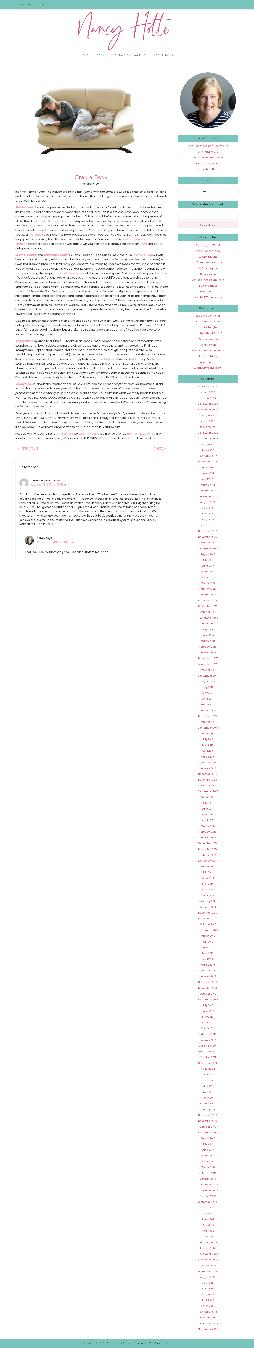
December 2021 (208, 461)
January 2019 (208, 594)
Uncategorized (208, 291)
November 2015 (208, 779)
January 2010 (208, 1179)
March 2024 (208, 392)
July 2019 (207, 560)
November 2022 (208, 438)
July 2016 (207, 739)
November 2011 (208, 1051)
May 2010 (207, 1155)
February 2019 (207, 589)
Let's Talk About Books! (208, 262)
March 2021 (208, 485)
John (143, 244)
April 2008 (208, 1300)
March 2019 (208, 583)
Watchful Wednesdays (208, 297)
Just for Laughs (208, 256)
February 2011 (208, 1103)
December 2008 (208, 1254)
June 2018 (208, 635)
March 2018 (208, 641)
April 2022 (208, 450)
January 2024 (207, 398)
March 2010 (208, 1167)
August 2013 (208, 936)
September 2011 (208, 1063)
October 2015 (208, 785)
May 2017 (207, 693)
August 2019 (208, 554)
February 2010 (207, 1173)
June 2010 (208, 1150)
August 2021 (208, 467)
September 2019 (208, 548)
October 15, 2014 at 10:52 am (50, 484)
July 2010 (207, 1144)
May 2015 (207, 814)
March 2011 (207, 1098)
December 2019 (208, 531)
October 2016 (208, 722)
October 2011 (208, 1057)
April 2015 (208, 820)
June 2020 (208, 513)
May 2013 (207, 953)
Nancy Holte (127, 30)
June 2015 (208, 808)
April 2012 (208, 1022)
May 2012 (207, 1017)
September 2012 (208, 999)
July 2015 (207, 803)
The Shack (35, 235)
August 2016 (208, 733)
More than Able (207, 169)
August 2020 (208, 502)
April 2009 (208, 1231)
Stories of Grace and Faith (208, 279)
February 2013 (207, 970)
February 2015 (207, 832)
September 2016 (208, 727)
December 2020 (208, 496)
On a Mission (208, 274)
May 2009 (208, 1225)
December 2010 (208, 1115)
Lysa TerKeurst (88, 434)
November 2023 (208, 409)
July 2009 (208, 1213)
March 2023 (208, 421)
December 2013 (208, 913)
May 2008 (208, 1294)
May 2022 (208, 444)
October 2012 (208, 994)
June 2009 (208, 1219)
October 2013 (208, 924)
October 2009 (207, 1196)
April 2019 (208, 577)
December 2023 (208, 404)
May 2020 (208, 519)
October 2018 (208, 612)
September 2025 (207, 386)
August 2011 (208, 1069)
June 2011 (208, 1080)
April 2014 (208, 889)
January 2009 (208, 1248)
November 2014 (208, 849)
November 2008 (208, 1259)
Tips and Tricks (208, 285)
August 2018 (208, 623)
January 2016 (208, 768)
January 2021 (208, 490)
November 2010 (208, 1121)
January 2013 (208, 976)
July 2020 (208, 508)
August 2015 (208, 797)
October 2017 (208, 670)
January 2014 (208, 907)
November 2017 (208, 664)
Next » (159, 448)
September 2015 (208, 791)
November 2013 (208, 918)
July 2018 (207, 629)
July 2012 (207, 1005)
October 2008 (207, 1265)
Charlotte (112, 1343)
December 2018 (208, 600)
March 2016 (208, 756)
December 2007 (208, 1323)
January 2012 (208, 1040)
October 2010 (208, 1127)
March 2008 (208, 1306)
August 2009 (208, 1207)
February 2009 (208, 1242)
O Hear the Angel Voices (208, 163)
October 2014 (208, 855)
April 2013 (208, 959)
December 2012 (208, 982)
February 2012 (207, 1034)
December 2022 (208, 433)
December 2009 (208, 1184)
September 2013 (208, 930)
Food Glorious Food (208, 251)
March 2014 (208, 895)
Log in (167, 1343)
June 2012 (208, 1011)
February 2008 (208, 1312)
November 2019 (208, 537)
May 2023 (208, 415)
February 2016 (207, 762)
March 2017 (208, 704)
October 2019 (208, 542)
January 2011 (208, 1109)
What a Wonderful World (208, 157)
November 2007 (208, 1329)
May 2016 (207, 745)
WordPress (155, 1343)
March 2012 (208, 1028)
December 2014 (208, 843)
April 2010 (208, 1161)
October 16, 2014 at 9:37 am (55, 542)
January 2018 (208, 652)
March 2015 (208, 826)
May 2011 (208, 1086)
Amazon (21, 244)
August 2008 (208, 1277)
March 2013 (208, 965)
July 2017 (208, 687)
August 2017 (208, 681)
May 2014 (208, 884)
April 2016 (208, 751)
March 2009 (208, 1236)
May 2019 (207, 571)
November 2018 (208, 606)
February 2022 (208, 456)
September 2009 (207, 1202)
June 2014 (208, 878)
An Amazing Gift (208, 151)
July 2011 (208, 1074)
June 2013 (208, 947)
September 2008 (207, 1271)
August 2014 (207, 866)
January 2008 (208, 1317)
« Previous (27, 448)
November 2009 (208, 1190)
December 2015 (208, 774)
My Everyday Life (208, 268)
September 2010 (208, 1132)
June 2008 (208, 1288)
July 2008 (208, 1283)
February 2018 (207, 646)
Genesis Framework (135, 1343)
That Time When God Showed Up (208, 146)
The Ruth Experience (141, 434)
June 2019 (208, 565)
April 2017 (208, 698)
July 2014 (207, 872)
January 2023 (208, 427)
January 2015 (208, 837)
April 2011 (207, 1092)
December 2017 (208, 658)
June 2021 (208, 473)
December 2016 (208, 716)
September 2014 (208, 860)
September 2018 (208, 618)
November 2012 (208, 988)
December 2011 (208, 1046)
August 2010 (208, 1138)
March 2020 (208, 525)
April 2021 (208, 479)
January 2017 (208, 710)
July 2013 (207, 942)
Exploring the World (208, 245)
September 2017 (208, 675)
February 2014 (208, 901)
